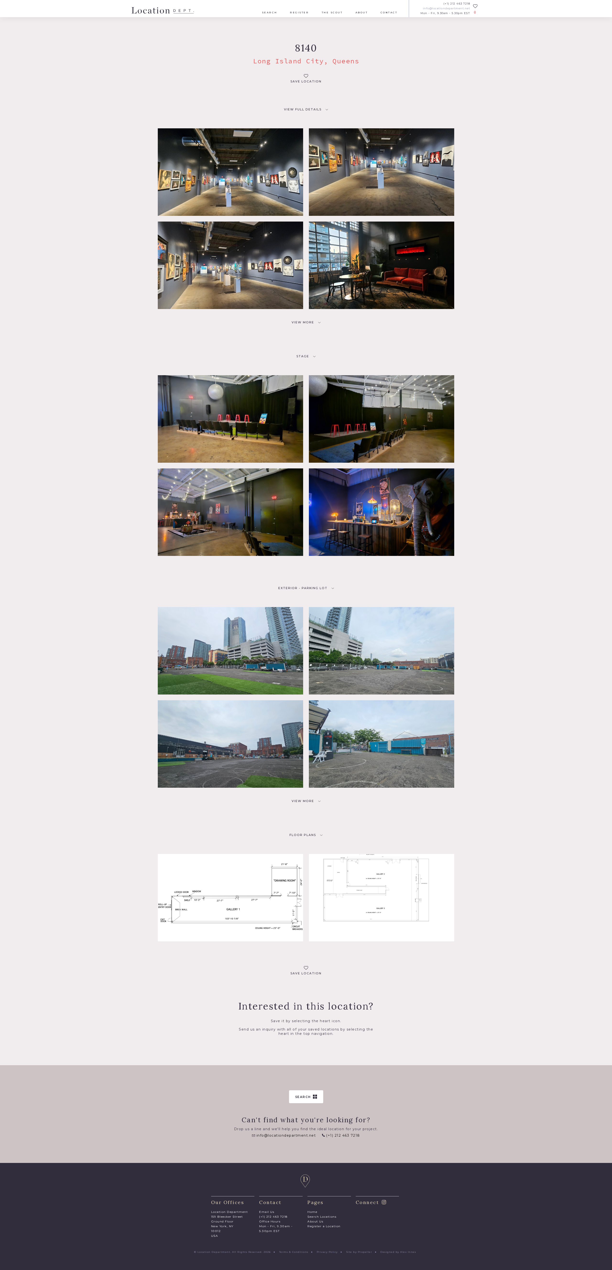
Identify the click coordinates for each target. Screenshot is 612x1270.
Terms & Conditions (293, 1252)
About (361, 12)
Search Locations (321, 1216)
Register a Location (324, 1226)
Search (269, 12)
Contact (389, 12)
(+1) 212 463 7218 (456, 3)
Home (312, 1212)
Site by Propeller (359, 1252)
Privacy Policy (327, 1252)
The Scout (332, 12)
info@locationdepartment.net (446, 8)
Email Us (266, 1212)
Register (299, 12)
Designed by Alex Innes (398, 1252)
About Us (315, 1221)
